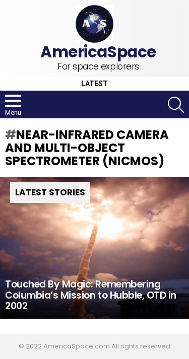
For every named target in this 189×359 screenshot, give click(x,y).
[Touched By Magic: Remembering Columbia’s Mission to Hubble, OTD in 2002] (94, 248)
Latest (94, 84)
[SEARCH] (176, 104)
